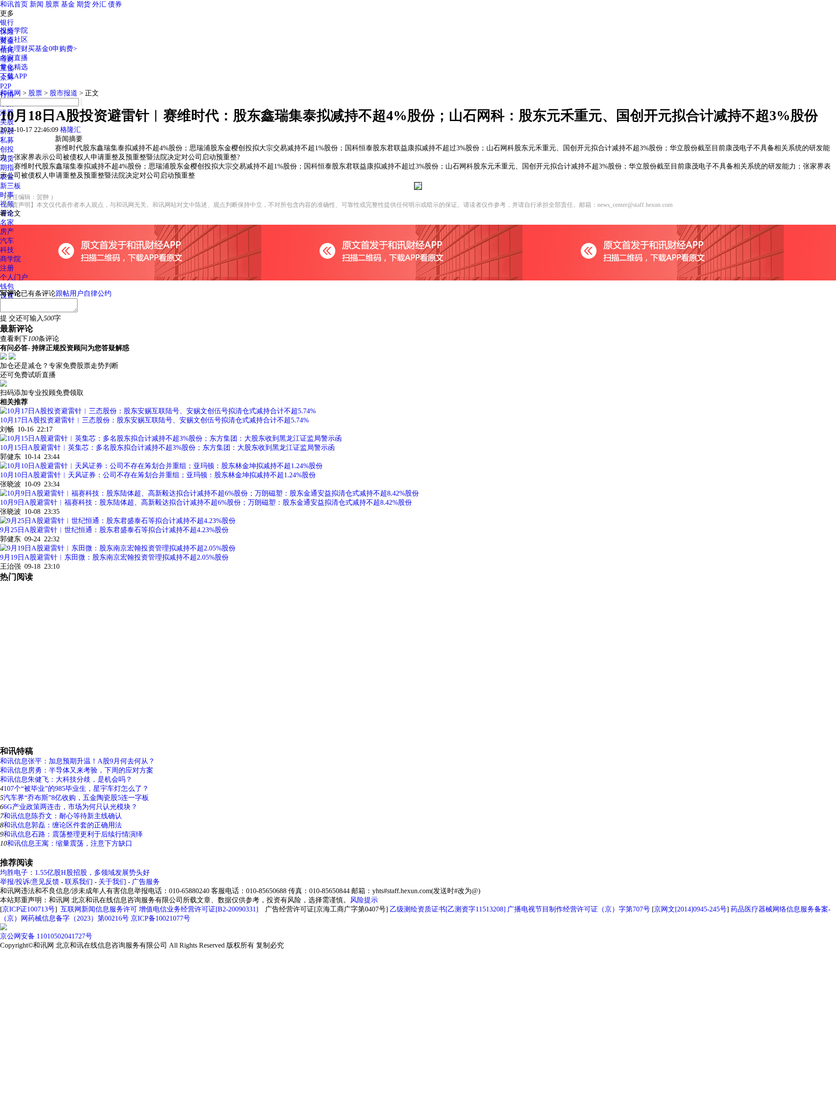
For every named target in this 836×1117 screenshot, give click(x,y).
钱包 (7, 286)
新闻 (37, 4)
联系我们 (79, 881)
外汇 (99, 4)
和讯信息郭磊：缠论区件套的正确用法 (62, 825)
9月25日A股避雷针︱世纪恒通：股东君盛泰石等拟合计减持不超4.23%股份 (114, 529)
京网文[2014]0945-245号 (690, 909)
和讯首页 (14, 4)
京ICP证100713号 (28, 909)
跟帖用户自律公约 (83, 293)
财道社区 (14, 39)
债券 (115, 4)
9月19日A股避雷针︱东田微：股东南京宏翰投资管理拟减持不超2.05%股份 (114, 557)
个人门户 (14, 277)
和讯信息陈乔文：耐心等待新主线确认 (62, 816)
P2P (5, 86)
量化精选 (14, 67)
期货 (84, 4)
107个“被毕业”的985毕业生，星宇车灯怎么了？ (76, 788)
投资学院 (14, 30)
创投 (7, 149)
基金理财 (14, 48)
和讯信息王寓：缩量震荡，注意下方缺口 (69, 843)
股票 (52, 4)
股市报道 (64, 93)
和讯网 (10, 93)
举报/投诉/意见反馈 (29, 881)
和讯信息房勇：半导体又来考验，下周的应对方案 (76, 770)
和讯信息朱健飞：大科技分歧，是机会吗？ (66, 779)
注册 (7, 268)
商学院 (10, 259)
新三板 (10, 185)
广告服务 (146, 881)
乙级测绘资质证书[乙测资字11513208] (448, 909)
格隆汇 (70, 129)
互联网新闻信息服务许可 (99, 909)
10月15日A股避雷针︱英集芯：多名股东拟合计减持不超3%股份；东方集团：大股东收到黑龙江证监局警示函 (167, 447)
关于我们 (112, 881)
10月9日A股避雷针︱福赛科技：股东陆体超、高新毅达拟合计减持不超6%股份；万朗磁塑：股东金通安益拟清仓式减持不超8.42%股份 (206, 502)
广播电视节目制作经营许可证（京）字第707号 (578, 909)
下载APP (13, 76)
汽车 (7, 240)
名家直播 (14, 57)
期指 (7, 167)
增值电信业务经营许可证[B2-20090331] (198, 909)
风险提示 (364, 900)
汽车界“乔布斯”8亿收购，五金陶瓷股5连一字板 (76, 797)
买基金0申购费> (52, 48)
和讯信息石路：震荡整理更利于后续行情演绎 (73, 834)
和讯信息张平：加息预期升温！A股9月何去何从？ (77, 761)
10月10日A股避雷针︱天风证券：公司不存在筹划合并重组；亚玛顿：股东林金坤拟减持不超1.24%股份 (158, 475)
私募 (7, 140)
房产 (7, 231)
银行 (7, 22)
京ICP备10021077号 (160, 918)
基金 (68, 4)
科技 (7, 249)
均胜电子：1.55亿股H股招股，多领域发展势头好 (75, 872)
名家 (7, 222)
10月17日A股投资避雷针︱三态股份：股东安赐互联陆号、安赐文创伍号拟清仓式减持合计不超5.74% (154, 420)
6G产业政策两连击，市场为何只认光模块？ (70, 806)
